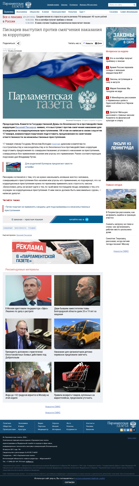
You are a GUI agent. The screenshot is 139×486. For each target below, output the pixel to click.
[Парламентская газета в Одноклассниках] (131, 430)
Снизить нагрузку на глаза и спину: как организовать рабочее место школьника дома (119, 228)
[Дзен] (98, 43)
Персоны (42, 426)
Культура (72, 12)
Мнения (55, 426)
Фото (69, 423)
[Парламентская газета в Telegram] (128, 430)
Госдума (114, 12)
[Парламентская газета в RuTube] (134, 430)
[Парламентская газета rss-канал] (121, 430)
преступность (20, 228)
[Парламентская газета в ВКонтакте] (124, 430)
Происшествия (59, 12)
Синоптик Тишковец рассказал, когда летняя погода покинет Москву (117, 241)
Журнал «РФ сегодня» (88, 5)
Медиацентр (43, 429)
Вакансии (90, 429)
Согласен (69, 482)
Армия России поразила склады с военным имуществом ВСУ (119, 70)
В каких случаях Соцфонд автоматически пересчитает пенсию (57, 23)
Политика (8, 12)
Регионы (70, 426)
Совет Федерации (129, 12)
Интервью (56, 429)
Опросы (55, 423)
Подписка (74, 5)
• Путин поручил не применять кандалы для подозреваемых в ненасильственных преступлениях (47, 208)
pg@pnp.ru (29, 461)
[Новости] (88, 43)
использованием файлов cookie (90, 478)
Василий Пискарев (25, 127)
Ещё (81, 12)
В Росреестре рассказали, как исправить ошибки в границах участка (121, 215)
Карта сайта (132, 438)
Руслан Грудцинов (15, 51)
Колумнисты (72, 429)
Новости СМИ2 (52, 406)
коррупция (8, 228)
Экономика (21, 12)
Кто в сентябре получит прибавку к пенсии (48, 19)
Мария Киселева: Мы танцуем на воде (118, 90)
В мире (45, 12)
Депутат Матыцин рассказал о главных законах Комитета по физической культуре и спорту (120, 116)
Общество (35, 12)
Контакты (90, 423)
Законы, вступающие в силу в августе (119, 80)
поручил (56, 143)
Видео (40, 423)
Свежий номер (53, 5)
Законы (64, 5)
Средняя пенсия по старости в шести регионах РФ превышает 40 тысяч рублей (65, 16)
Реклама (89, 426)
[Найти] (134, 5)
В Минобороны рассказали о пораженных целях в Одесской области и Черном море (121, 101)
